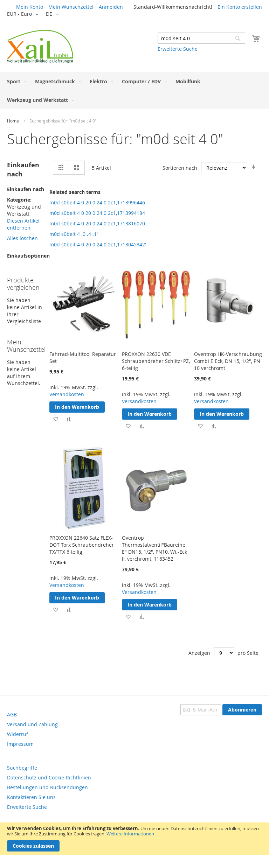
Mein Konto (29, 6)
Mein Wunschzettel (71, 6)
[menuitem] (15, 81)
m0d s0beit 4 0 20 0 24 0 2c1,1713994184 (97, 213)
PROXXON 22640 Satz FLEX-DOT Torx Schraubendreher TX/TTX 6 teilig (81, 544)
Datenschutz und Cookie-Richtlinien (49, 777)
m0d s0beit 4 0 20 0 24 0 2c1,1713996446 (97, 202)
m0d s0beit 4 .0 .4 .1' (73, 234)
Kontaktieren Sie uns (31, 797)
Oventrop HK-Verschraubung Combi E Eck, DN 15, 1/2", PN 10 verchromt (228, 361)
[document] (134, 839)
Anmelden (111, 6)
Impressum (20, 744)
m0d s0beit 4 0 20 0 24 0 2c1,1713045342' (97, 244)
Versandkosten (66, 394)
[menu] (134, 90)
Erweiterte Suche (178, 48)
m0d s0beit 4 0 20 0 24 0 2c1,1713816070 (97, 223)
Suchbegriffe (22, 767)
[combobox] (201, 38)
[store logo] (40, 46)
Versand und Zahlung (32, 724)
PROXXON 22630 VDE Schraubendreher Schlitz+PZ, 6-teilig (156, 361)
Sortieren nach (180, 167)
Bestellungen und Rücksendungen (47, 787)
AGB (12, 714)
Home (13, 121)
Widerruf (17, 734)
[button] (24, 14)
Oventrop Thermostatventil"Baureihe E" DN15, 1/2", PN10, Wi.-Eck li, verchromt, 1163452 (154, 548)
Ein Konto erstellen (240, 6)
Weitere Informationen (130, 834)
